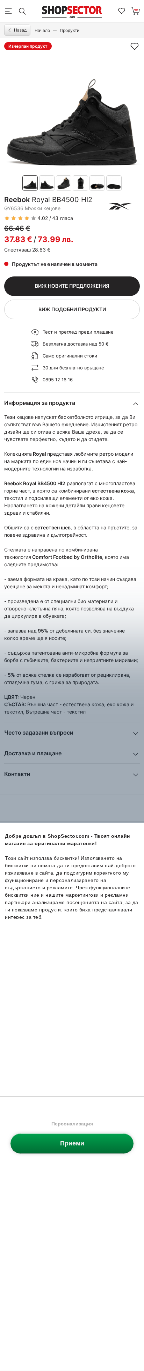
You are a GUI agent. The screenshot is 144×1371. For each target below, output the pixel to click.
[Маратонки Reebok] (120, 206)
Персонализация (72, 1123)
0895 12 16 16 (58, 379)
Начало (42, 30)
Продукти (69, 30)
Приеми (72, 1143)
